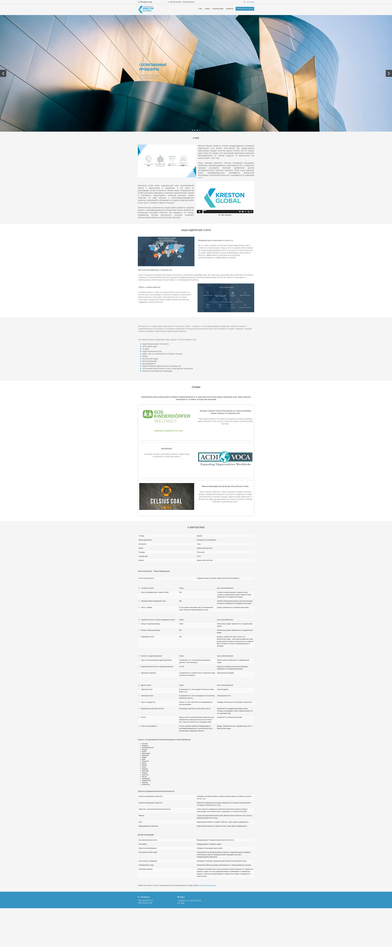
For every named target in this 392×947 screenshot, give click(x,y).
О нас (200, 9)
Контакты (229, 9)
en (250, 2)
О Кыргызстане (217, 9)
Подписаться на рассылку (245, 9)
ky (253, 2)
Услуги (207, 9)
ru (247, 2)
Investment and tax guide (207, 885)
